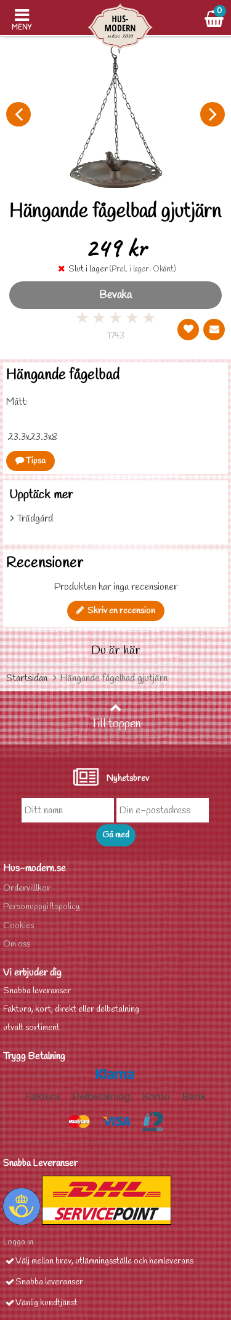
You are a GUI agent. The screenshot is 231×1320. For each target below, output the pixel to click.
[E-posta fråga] (214, 329)
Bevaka (115, 295)
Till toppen (116, 724)
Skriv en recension (119, 611)
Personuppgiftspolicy (41, 907)
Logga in (18, 1242)
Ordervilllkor (27, 888)
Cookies (18, 926)
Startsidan (26, 678)
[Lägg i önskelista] (188, 329)
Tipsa (35, 461)
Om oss (16, 944)
